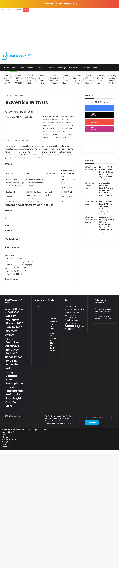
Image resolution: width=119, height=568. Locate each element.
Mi (70, 312)
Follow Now (107, 319)
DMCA (4, 444)
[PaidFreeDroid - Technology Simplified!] (16, 56)
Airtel (66, 307)
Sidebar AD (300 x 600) (16, 268)
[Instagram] (109, 449)
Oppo (76, 318)
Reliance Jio (71, 323)
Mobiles (75, 312)
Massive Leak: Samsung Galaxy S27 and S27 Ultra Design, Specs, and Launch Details (106, 223)
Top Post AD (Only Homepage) (19, 265)
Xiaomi (69, 329)
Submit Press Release (9, 439)
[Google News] (101, 449)
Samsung (72, 326)
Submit (8, 290)
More (95, 68)
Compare (41, 68)
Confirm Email (12, 239)
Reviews (86, 68)
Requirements (11, 279)
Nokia (74, 315)
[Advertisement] (59, 29)
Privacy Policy (7, 442)
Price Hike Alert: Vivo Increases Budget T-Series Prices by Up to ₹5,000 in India (106, 172)
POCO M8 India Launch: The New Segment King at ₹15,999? (106, 205)
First (7, 218)
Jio (82, 309)
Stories (51, 68)
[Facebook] (116, 449)
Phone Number (12, 247)
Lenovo (67, 312)
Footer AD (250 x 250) (16, 274)
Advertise (5, 437)
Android (73, 306)
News (21, 68)
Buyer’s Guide (74, 68)
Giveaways (61, 68)
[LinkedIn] (113, 449)
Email (8, 231)
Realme (69, 320)
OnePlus (69, 317)
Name (8, 210)
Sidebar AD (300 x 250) (16, 271)
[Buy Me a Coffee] (103, 449)
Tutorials (31, 68)
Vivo (82, 326)
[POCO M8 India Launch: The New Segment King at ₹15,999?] (91, 204)
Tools (14, 68)
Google (76, 309)
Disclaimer (5, 447)
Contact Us (6, 434)
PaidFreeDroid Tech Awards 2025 (59, 4)
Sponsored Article (14, 258)
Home (6, 68)
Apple (68, 309)
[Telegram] (105, 449)
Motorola (68, 315)
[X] (114, 449)
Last (7, 226)
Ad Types (10, 255)
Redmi (76, 320)
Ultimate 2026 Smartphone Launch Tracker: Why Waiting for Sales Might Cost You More (106, 189)
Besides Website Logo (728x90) (20, 261)
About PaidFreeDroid (9, 432)
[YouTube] (111, 449)
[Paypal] (107, 449)
